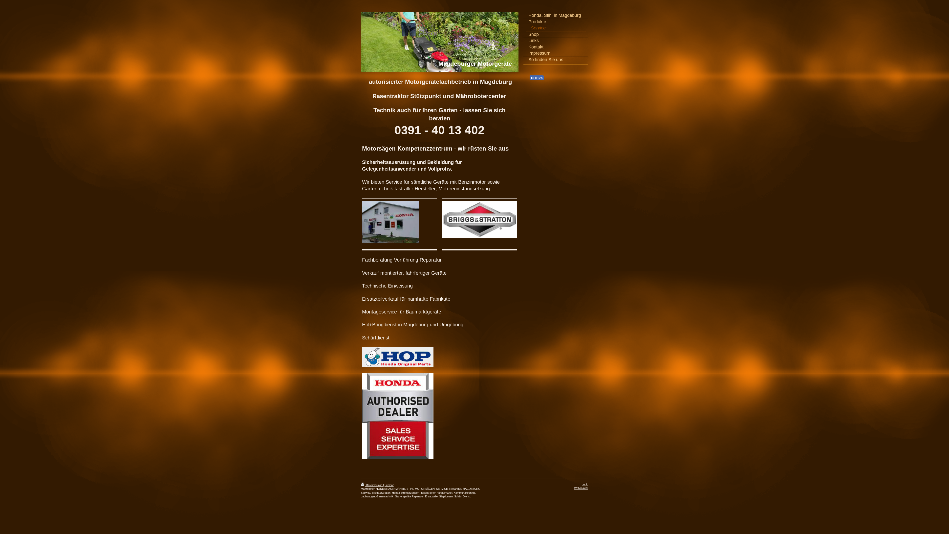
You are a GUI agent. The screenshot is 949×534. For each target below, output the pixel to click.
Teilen (538, 78)
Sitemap (389, 485)
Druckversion (374, 485)
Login (585, 484)
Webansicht (581, 488)
